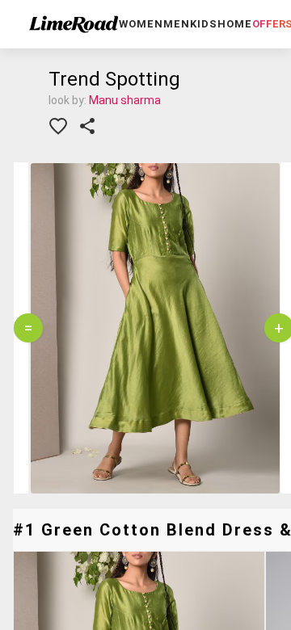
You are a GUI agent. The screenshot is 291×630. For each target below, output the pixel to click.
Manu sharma (125, 100)
